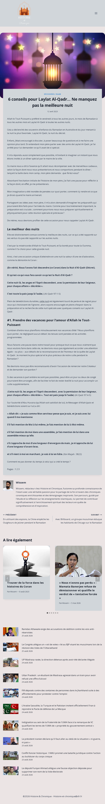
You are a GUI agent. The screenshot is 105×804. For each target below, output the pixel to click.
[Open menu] (96, 13)
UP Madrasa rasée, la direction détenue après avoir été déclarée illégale (58, 659)
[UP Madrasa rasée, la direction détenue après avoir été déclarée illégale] (10, 662)
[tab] (47, 613)
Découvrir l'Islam (52, 94)
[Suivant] (97, 578)
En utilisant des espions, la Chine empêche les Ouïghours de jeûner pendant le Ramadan (26, 519)
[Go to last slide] (7, 578)
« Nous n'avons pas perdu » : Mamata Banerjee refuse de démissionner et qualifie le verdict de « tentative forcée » (78, 590)
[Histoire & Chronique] (24, 13)
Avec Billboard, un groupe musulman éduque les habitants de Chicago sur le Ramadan (78, 519)
